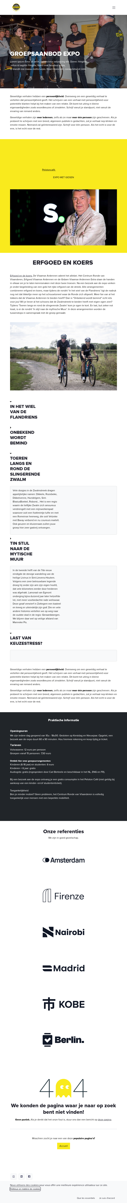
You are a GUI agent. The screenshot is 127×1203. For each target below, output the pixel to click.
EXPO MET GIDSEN (63, 177)
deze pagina (104, 1119)
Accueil (63, 1146)
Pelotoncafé (49, 169)
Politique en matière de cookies (25, 1189)
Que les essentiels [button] (86, 1198)
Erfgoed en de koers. (21, 275)
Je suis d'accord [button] (107, 1198)
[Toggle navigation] (114, 7)
